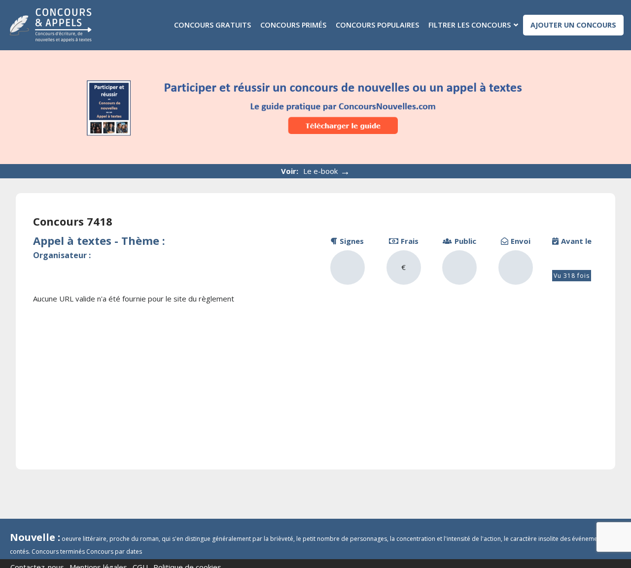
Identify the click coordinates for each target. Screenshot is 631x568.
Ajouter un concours (573, 25)
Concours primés (293, 25)
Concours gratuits (212, 25)
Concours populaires (377, 25)
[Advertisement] (315, 383)
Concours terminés (58, 551)
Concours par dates (114, 551)
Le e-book (326, 171)
